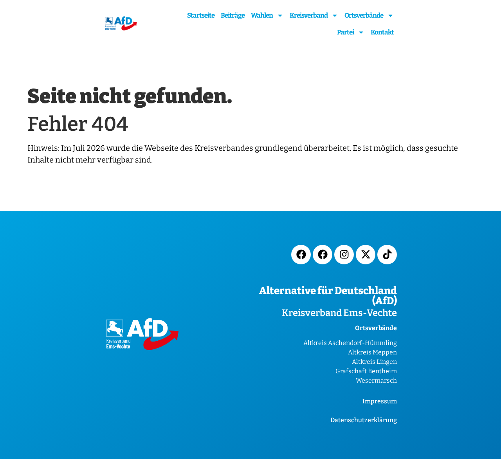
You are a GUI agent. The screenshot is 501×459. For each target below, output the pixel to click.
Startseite (200, 15)
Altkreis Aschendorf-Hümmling (350, 343)
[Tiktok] (387, 254)
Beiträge (233, 15)
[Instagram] (344, 254)
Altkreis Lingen (374, 361)
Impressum (379, 401)
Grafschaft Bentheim (366, 371)
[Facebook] (301, 254)
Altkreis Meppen (372, 352)
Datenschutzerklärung (363, 420)
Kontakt (382, 32)
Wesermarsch (376, 380)
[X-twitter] (365, 254)
